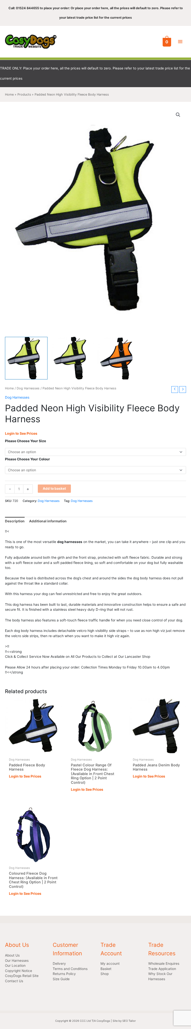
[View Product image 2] (72, 358)
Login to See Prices (21, 433)
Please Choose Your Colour (27, 459)
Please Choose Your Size (25, 441)
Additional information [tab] (48, 521)
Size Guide (61, 979)
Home (9, 388)
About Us (12, 955)
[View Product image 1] (26, 358)
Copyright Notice (18, 971)
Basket (105, 969)
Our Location (15, 966)
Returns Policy (64, 974)
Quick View (33, 751)
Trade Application (162, 969)
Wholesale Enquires (163, 964)
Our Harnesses (17, 961)
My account (110, 964)
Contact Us (14, 981)
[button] (178, 114)
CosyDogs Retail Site (22, 976)
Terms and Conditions (70, 969)
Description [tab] (15, 521)
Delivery (59, 964)
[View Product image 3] (118, 358)
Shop (104, 974)
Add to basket (54, 488)
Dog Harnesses (28, 388)
